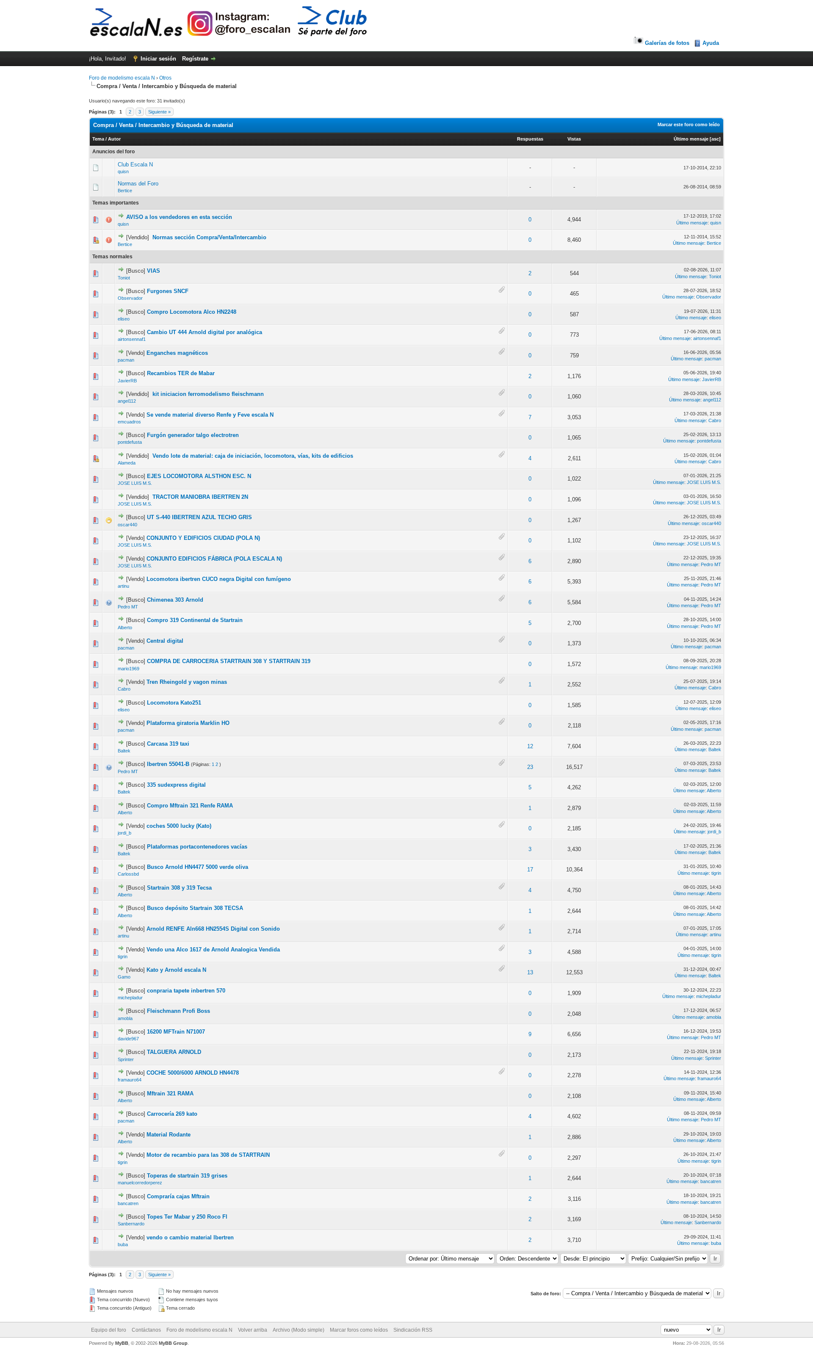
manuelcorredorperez (140, 1182)
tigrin (716, 873)
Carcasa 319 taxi (168, 744)
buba (123, 1244)
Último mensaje (691, 138)
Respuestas (530, 138)
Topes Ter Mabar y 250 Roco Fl (187, 1217)
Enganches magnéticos (177, 353)
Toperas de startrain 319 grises (187, 1175)
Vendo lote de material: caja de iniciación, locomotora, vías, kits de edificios (252, 456)
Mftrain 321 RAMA (170, 1093)
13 (530, 972)
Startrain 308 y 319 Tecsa (179, 888)
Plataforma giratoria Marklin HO (188, 723)
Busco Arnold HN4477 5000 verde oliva (197, 867)
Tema (98, 138)
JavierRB (127, 380)
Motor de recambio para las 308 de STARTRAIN (208, 1155)
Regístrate (195, 58)
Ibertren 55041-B (168, 764)
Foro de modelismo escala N (122, 78)
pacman (126, 359)
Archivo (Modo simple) (298, 1330)
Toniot (124, 277)
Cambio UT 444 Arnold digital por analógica (204, 332)
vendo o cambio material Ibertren (190, 1237)
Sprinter (126, 1059)
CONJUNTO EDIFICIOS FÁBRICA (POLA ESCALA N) (214, 559)
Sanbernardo (131, 1223)
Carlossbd (128, 873)
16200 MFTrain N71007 (176, 1032)
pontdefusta (130, 442)
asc (715, 138)
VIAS (153, 271)
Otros (165, 78)
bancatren (710, 1181)
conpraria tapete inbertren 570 (186, 990)
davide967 (128, 1038)
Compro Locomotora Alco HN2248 (191, 312)
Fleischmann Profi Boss (178, 1011)
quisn (123, 171)
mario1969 (128, 668)
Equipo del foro (108, 1330)
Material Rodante (169, 1134)
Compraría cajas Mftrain (178, 1196)
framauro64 (129, 1079)
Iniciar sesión (158, 58)
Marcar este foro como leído (689, 124)
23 (530, 767)
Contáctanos (146, 1330)
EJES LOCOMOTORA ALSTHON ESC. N (199, 476)
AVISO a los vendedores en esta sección (179, 217)
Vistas (574, 138)
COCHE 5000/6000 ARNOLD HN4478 (193, 1073)
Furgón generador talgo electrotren (193, 435)
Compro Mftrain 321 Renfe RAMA (190, 805)
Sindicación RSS (412, 1330)
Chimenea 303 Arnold (175, 600)
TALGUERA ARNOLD (174, 1052)
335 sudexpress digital (176, 785)
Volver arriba (252, 1330)
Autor (114, 138)
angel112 (127, 401)
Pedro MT (711, 564)
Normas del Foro (138, 183)
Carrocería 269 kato (172, 1114)
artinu (123, 586)
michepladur (130, 997)
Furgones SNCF (167, 291)
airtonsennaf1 (132, 339)
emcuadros (129, 421)
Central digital (165, 641)
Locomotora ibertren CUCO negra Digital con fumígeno (219, 579)
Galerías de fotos (667, 43)
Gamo (124, 976)
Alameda (127, 462)
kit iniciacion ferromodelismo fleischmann (208, 394)
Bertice (125, 190)
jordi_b (124, 832)
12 (530, 746)
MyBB (121, 1343)
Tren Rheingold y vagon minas (187, 682)
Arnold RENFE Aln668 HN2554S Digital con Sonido (213, 929)
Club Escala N (135, 164)
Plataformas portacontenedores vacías (197, 846)
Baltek (124, 750)
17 (530, 869)
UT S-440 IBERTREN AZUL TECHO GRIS (199, 517)
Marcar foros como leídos (359, 1330)
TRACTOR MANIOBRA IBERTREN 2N (200, 497)
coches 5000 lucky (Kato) (179, 826)
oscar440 (127, 524)
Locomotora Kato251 (174, 703)
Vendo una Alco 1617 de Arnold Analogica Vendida (213, 949)
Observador (130, 298)
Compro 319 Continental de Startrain (195, 620)
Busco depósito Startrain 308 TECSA (195, 908)
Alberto (125, 627)
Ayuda (710, 43)
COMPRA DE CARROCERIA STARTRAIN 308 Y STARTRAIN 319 (228, 661)
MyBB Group (173, 1343)
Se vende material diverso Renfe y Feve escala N (210, 415)
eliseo (124, 318)
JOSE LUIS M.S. (135, 483)
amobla (125, 1018)
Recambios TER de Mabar (181, 373)
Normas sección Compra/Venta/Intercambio (209, 237)
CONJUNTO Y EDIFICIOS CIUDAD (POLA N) (203, 538)
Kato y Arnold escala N (176, 970)
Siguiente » (159, 111)
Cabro (714, 420)
